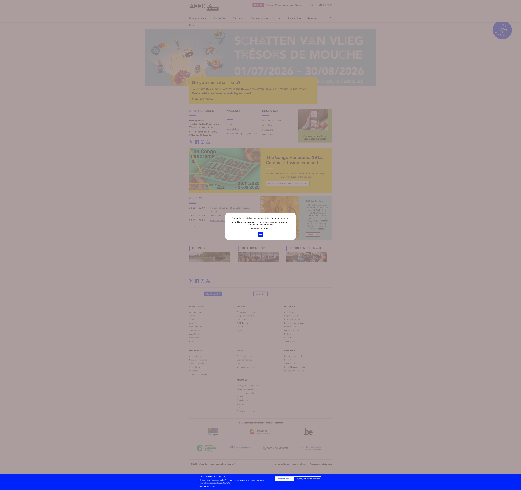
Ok (260, 234)
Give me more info (207, 487)
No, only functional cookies (308, 478)
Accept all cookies (284, 478)
